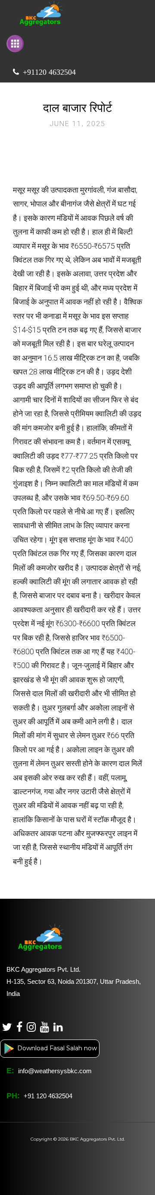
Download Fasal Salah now (56, 1048)
